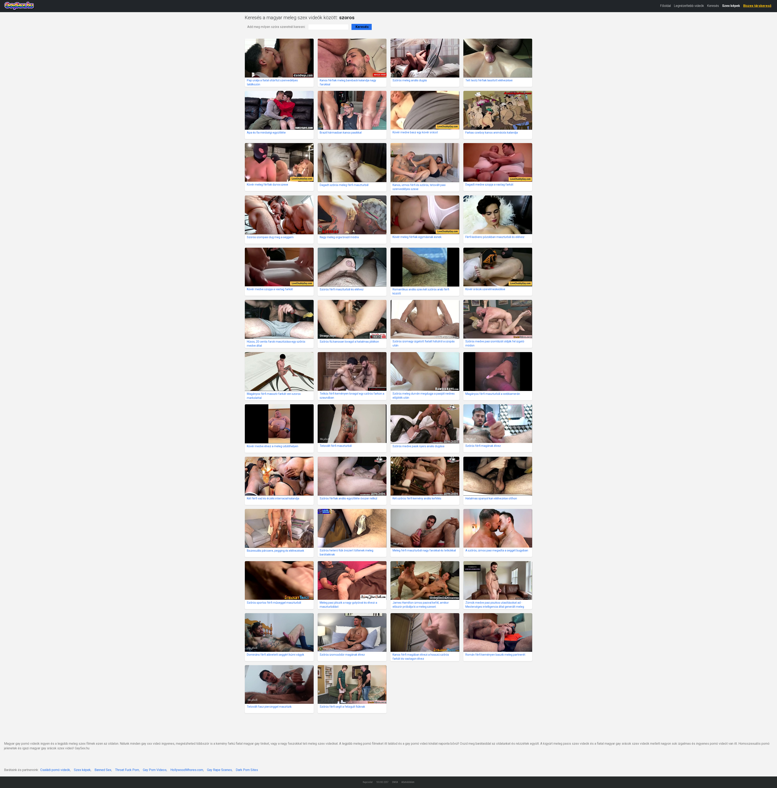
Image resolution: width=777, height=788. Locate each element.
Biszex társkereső (757, 6)
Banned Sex (102, 770)
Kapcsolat (368, 782)
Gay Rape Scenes (219, 770)
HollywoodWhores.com (186, 770)
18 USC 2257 (382, 782)
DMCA (395, 782)
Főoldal (665, 6)
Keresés (713, 6)
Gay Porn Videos (155, 770)
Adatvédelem (407, 782)
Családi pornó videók (55, 770)
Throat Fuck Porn (127, 770)
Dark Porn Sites (247, 770)
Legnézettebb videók (689, 6)
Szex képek (731, 6)
